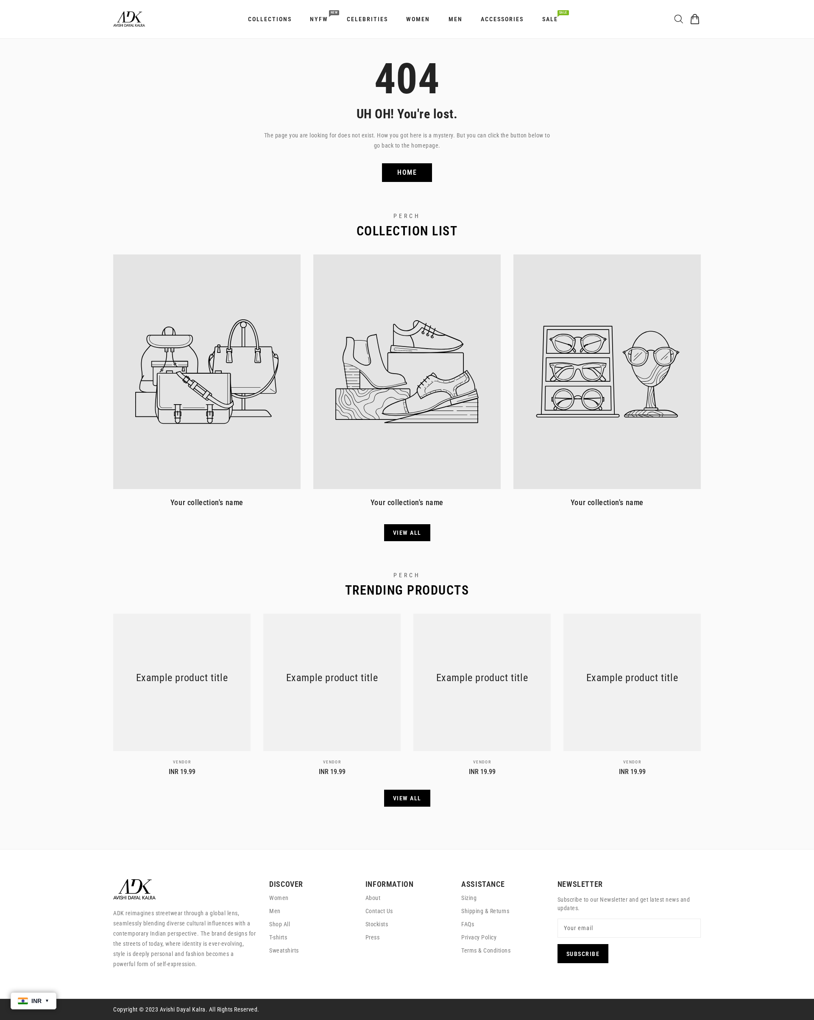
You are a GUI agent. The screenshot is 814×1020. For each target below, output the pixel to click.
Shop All (279, 924)
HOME (407, 172)
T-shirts (278, 937)
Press (372, 937)
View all (407, 532)
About (373, 897)
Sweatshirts (284, 950)
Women (279, 897)
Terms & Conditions (485, 950)
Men (275, 911)
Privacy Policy (478, 937)
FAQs (467, 924)
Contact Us (379, 911)
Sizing (469, 897)
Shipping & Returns (485, 911)
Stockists (376, 924)
